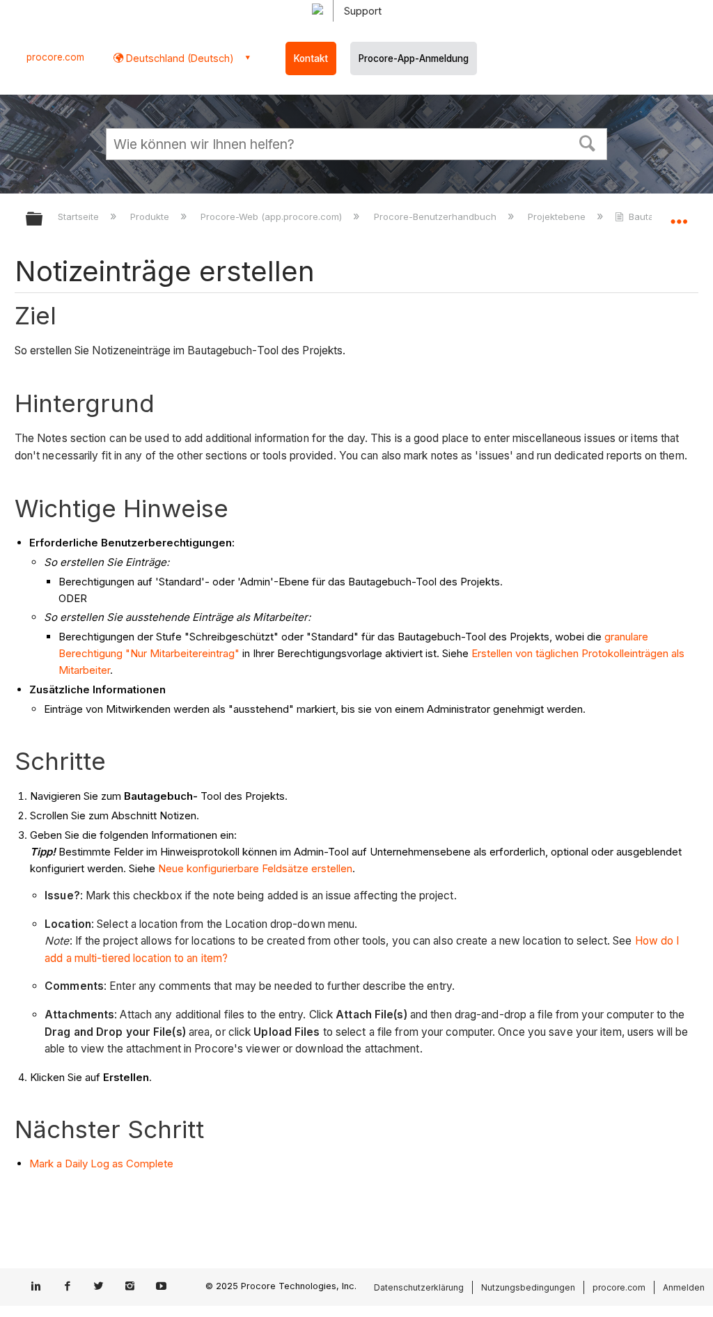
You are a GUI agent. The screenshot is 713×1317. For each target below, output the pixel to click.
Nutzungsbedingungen (528, 1287)
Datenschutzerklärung (419, 1287)
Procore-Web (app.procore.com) (273, 216)
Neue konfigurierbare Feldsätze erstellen (255, 868)
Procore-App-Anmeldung (414, 58)
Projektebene (558, 216)
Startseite (80, 216)
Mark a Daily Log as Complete (101, 1163)
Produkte (151, 216)
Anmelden (684, 1287)
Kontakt (311, 58)
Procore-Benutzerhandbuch (436, 216)
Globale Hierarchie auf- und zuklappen (43, 220)
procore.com (55, 57)
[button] (587, 142)
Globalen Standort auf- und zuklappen (679, 214)
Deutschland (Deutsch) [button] (178, 58)
